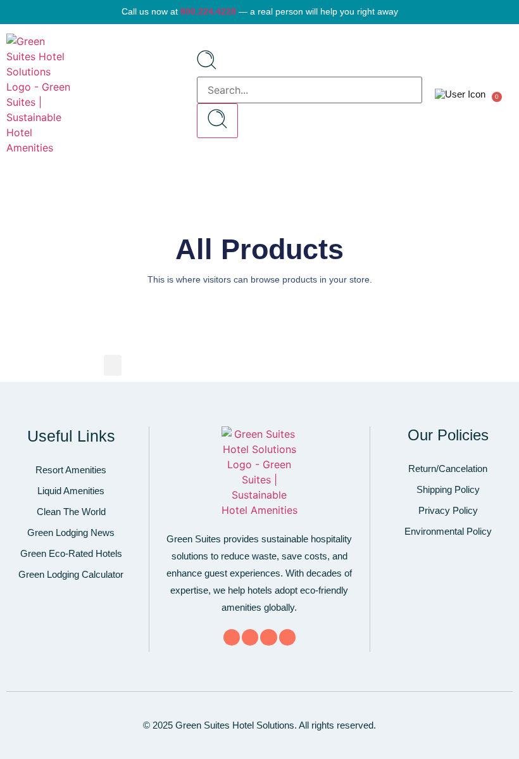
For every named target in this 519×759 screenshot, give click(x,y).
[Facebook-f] (231, 637)
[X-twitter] (250, 637)
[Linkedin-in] (268, 637)
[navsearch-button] (206, 66)
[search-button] (217, 120)
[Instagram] (287, 637)
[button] (180, 94)
